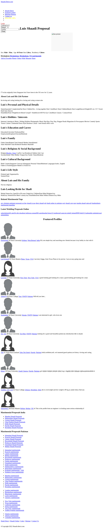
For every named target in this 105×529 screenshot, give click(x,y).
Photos (14, 58)
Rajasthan (34, 390)
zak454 (14, 213)
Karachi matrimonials (12, 452)
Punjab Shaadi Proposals (13, 426)
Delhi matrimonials (11, 483)
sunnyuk (64, 213)
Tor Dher (23, 334)
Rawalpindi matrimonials (13, 457)
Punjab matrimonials (11, 485)
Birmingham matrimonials (13, 492)
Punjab (33, 352)
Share (33, 58)
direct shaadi (40, 203)
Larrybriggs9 (5, 259)
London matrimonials (12, 490)
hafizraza (29, 213)
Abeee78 (4, 296)
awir (63, 203)
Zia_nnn (3, 334)
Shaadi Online (14, 521)
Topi (19, 296)
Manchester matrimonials (13, 494)
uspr (74, 203)
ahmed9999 (76, 213)
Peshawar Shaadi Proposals (14, 443)
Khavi (3, 371)
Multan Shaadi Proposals (13, 446)
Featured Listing (10, 12)
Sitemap (27, 521)
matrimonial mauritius (8, 205)
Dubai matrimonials (11, 507)
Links (22, 521)
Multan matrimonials (11, 455)
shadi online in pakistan (54, 203)
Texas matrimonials (11, 503)
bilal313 (83, 213)
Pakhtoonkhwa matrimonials (14, 467)
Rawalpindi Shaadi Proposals (14, 441)
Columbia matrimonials (12, 517)
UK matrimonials (35, 56)
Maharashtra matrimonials (13, 477)
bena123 (51, 213)
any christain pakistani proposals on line (14, 203)
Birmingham (14, 56)
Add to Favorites (6, 58)
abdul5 (69, 213)
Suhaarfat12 (5, 408)
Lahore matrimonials (11, 454)
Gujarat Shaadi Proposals (13, 420)
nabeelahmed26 (6, 213)
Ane (2, 352)
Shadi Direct (5, 521)
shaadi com (69, 203)
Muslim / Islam (11, 153)
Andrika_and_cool (7, 390)
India (38, 240)
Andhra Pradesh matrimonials (14, 510)
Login (3, 23)
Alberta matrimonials (11, 516)
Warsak (24, 315)
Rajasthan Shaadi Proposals (14, 427)
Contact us (8, 16)
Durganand (4, 240)
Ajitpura (27, 390)
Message (28, 58)
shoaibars (22, 213)
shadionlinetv (96, 203)
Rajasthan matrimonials (12, 487)
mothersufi (57, 213)
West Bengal (32, 240)
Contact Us (35, 521)
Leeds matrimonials (11, 496)
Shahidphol (4, 315)
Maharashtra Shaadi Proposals (14, 418)
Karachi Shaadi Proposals (13, 437)
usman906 (35, 213)
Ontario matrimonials (12, 514)
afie (18, 213)
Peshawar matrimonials (12, 459)
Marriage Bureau (10, 14)
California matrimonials (12, 505)
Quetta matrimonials (11, 461)
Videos (19, 58)
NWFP (24, 296)
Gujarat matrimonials (11, 479)
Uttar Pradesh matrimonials (13, 481)
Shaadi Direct (9, 11)
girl (45, 203)
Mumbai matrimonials (12, 476)
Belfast (22, 408)
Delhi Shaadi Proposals (12, 424)
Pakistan (30, 296)
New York (23, 278)
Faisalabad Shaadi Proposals (14, 445)
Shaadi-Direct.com (7, 2)
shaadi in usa (31, 203)
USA (31, 259)
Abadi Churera (23, 371)
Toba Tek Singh (24, 352)
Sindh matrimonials (11, 465)
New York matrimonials (12, 501)
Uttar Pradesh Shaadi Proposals (15, 422)
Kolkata (24, 240)
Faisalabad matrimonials (13, 463)
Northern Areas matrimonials (14, 472)
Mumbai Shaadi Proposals (13, 416)
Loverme (4, 278)
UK (32, 408)
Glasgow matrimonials (12, 498)
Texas (27, 259)
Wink (23, 58)
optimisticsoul (97, 213)
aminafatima (5, 215)
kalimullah (89, 213)
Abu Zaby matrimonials (12, 508)
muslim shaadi (81, 203)
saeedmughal (43, 213)
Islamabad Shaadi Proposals (14, 435)
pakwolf (88, 203)
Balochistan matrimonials (13, 468)
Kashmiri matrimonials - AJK (14, 470)
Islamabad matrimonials (12, 450)
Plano (23, 259)
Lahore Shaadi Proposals (13, 439)
